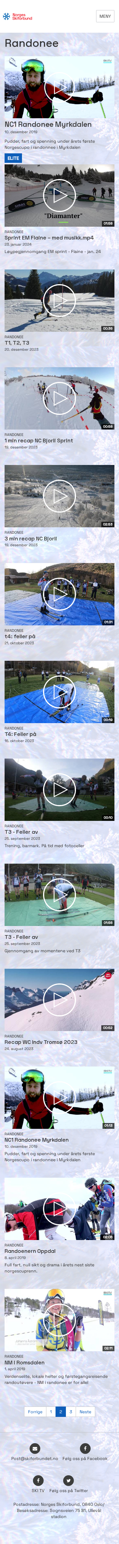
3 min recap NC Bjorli (31, 539)
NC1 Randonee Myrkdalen (37, 1140)
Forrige (35, 1411)
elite (13, 158)
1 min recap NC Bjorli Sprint (39, 441)
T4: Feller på (20, 734)
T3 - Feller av (21, 832)
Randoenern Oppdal (30, 1251)
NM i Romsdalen (25, 1363)
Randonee (14, 231)
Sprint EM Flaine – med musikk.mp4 (49, 238)
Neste (85, 1411)
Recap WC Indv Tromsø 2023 (41, 1042)
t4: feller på (20, 636)
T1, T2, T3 (17, 343)
